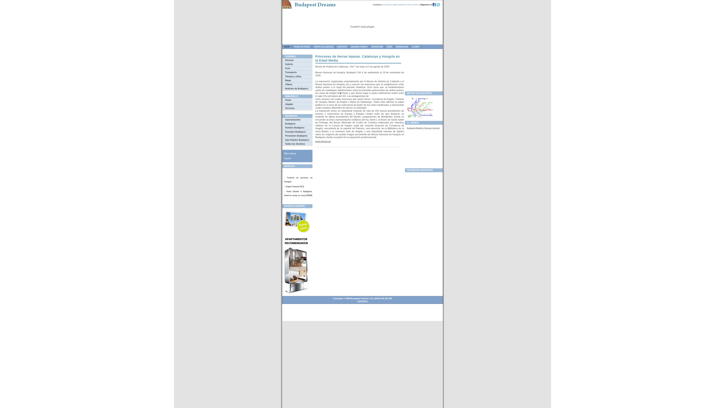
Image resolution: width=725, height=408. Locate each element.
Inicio (287, 47)
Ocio (287, 68)
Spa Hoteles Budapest (297, 140)
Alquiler (289, 104)
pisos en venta (302, 47)
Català (386, 5)
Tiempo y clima (293, 76)
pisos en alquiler (323, 47)
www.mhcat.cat (323, 141)
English (394, 5)
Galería (289, 64)
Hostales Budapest (295, 132)
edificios (342, 47)
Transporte (291, 72)
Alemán (402, 5)
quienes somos (359, 47)
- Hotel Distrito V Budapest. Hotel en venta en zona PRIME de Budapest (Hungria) (298, 193)
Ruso (409, 5)
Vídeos (288, 84)
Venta (288, 100)
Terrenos (290, 108)
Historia (289, 60)
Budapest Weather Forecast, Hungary (423, 128)
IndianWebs (362, 301)
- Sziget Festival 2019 (294, 184)
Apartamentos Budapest (293, 121)
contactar (377, 47)
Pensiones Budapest (296, 135)
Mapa (288, 80)
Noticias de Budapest (296, 88)
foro (389, 47)
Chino (416, 5)
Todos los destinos (295, 144)
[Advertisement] (424, 72)
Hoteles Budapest (294, 127)
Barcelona (402, 47)
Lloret (416, 47)
